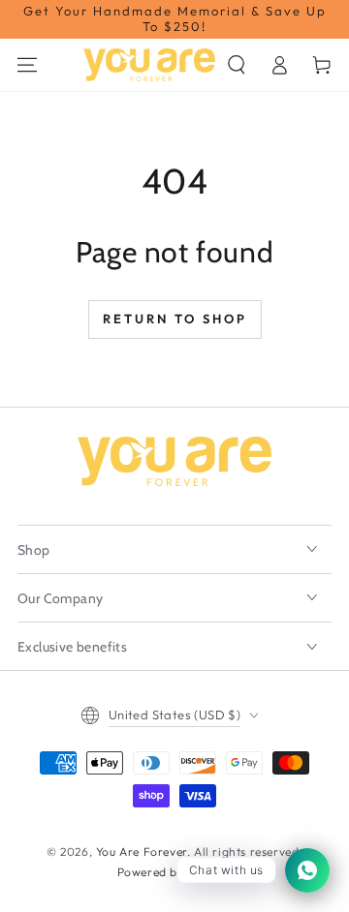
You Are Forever (141, 851)
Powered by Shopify (175, 872)
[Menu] (27, 64)
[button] (236, 64)
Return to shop (175, 318)
